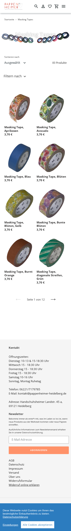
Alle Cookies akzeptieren (37, 524)
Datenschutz (16, 464)
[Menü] (63, 6)
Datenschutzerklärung (32, 432)
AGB (11, 460)
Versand (14, 472)
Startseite (9, 19)
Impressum (16, 468)
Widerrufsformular (20, 480)
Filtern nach (13, 76)
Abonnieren (38, 450)
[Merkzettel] (50, 6)
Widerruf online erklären (24, 485)
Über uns (14, 476)
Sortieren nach (11, 56)
